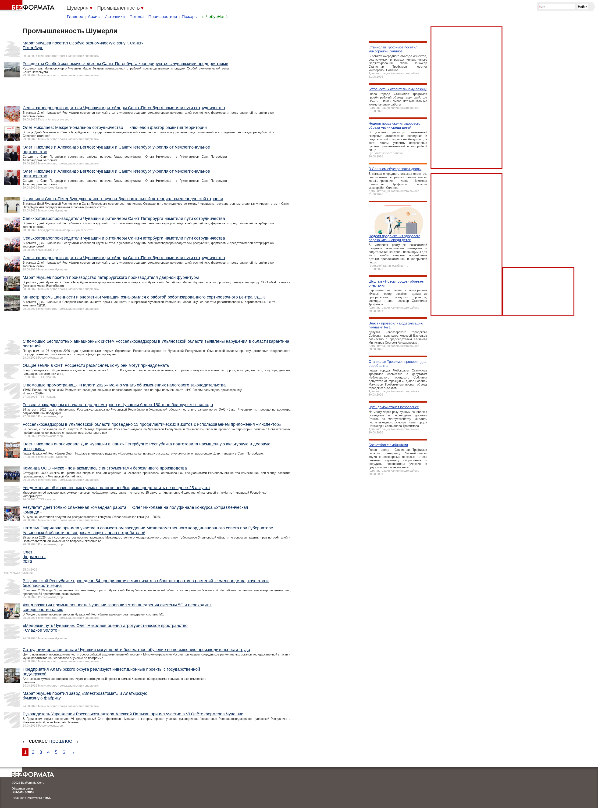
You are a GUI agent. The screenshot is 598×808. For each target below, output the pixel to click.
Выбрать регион (23, 792)
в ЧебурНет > (215, 16)
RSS (48, 798)
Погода (136, 16)
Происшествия (162, 16)
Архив (94, 16)
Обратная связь (23, 788)
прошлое (60, 741)
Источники (114, 16)
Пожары (190, 16)
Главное (75, 16)
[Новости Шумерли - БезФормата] (28, 6)
